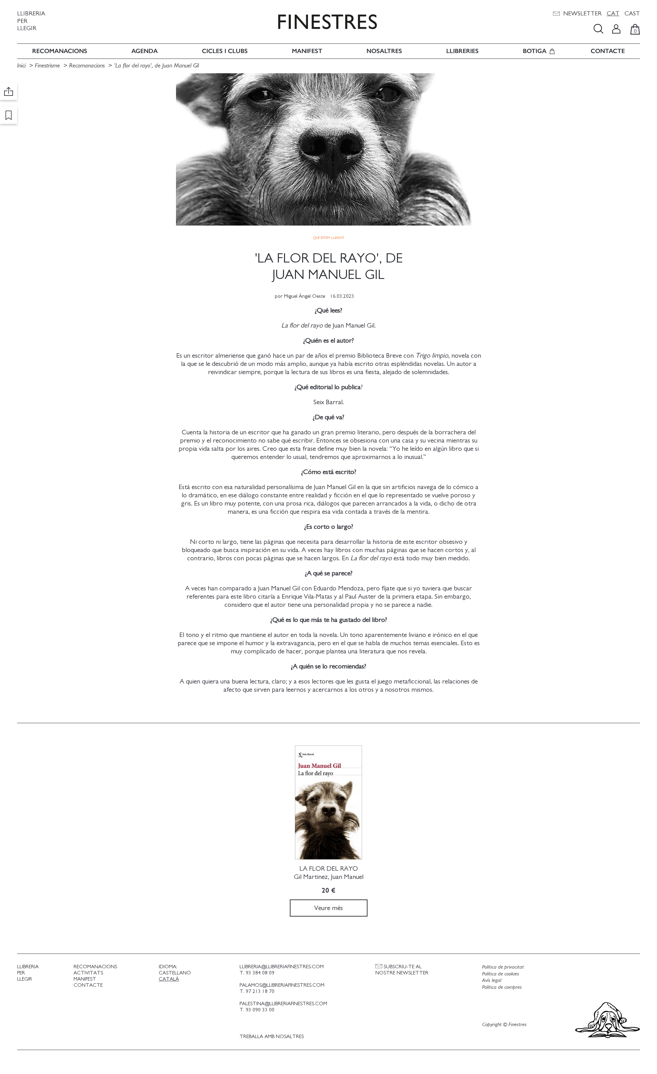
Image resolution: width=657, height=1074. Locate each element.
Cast (632, 14)
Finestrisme (47, 66)
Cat (613, 14)
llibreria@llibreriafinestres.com (282, 966)
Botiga (534, 51)
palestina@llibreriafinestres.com (283, 1003)
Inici (22, 66)
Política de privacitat (503, 967)
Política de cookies (500, 973)
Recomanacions (59, 51)
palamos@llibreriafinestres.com (282, 985)
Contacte (608, 51)
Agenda (144, 51)
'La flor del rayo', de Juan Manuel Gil (156, 66)
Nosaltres (384, 51)
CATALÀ (169, 979)
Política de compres (502, 987)
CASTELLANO (175, 972)
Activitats (88, 972)
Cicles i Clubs (225, 51)
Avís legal (491, 980)
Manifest (307, 51)
